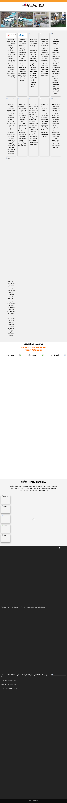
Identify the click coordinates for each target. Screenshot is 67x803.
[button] (2, 5)
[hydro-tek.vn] (33, 5)
